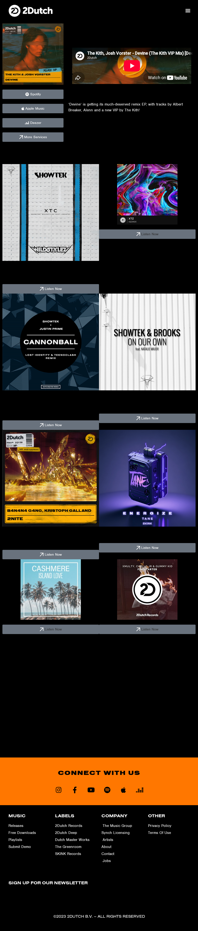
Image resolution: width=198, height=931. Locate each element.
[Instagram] (58, 790)
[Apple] (123, 790)
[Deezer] (139, 790)
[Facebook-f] (74, 790)
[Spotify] (107, 790)
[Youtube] (91, 790)
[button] (188, 11)
